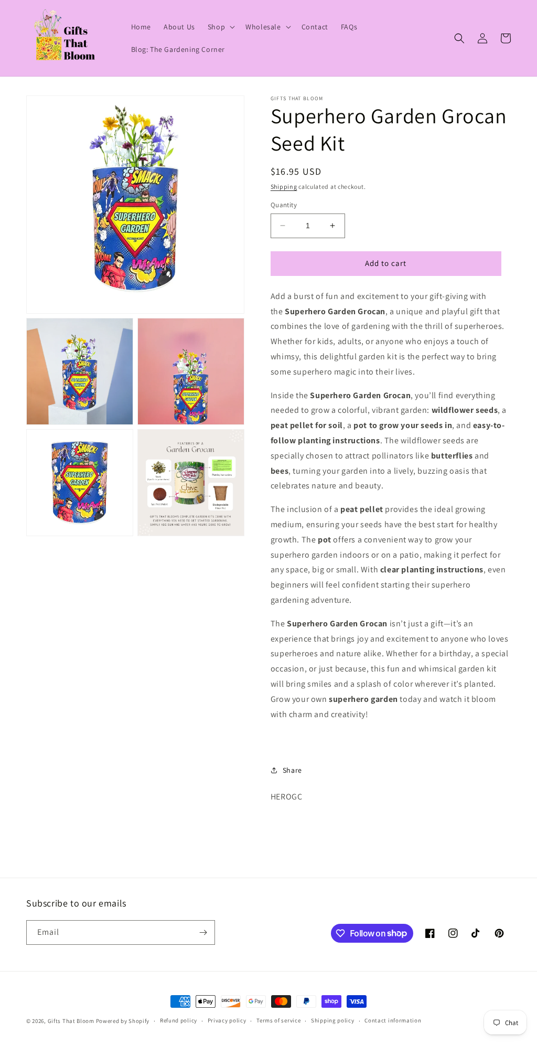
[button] (220, 27)
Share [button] (292, 770)
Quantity (284, 204)
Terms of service (278, 1020)
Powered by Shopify (123, 1021)
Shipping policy (333, 1020)
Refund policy (178, 1020)
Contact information (392, 1020)
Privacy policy (227, 1020)
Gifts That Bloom (71, 1021)
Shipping (284, 186)
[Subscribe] (202, 932)
